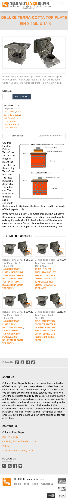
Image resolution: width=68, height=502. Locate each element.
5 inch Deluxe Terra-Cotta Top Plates (12, 118)
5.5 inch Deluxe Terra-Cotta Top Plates (11, 334)
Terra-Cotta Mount (27, 80)
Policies (6, 446)
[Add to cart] (18, 248)
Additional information (50, 136)
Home (5, 76)
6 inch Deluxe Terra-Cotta (45, 337)
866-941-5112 (10, 437)
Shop (13, 76)
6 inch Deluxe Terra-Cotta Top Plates (12, 279)
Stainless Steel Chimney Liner (17, 451)
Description (18, 136)
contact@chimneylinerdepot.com (19, 441)
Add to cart (22, 97)
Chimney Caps (26, 76)
